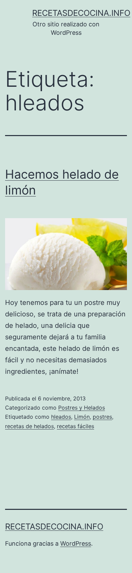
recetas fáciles (75, 426)
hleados (61, 416)
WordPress (75, 543)
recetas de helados (29, 426)
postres (102, 416)
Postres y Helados (81, 407)
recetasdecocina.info (81, 13)
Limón (82, 416)
